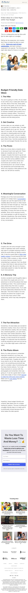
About (10, 563)
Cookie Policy (9, 570)
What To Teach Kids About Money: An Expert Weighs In (20, 542)
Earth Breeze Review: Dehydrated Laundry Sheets (20, 512)
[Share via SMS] (14, 31)
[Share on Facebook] (6, 28)
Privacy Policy (19, 570)
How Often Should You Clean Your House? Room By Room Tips (7, 512)
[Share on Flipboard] (6, 31)
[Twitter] (14, 575)
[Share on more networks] (25, 28)
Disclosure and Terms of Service (14, 568)
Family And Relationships (12, 12)
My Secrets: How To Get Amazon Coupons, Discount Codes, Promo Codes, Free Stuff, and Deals (7, 527)
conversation (22, 199)
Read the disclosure (19, 22)
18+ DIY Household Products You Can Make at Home (21, 526)
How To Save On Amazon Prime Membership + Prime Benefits (7, 542)
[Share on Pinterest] (10, 28)
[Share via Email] (21, 28)
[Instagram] (16, 575)
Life (5, 12)
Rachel (7, 6)
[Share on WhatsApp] (17, 28)
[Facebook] (12, 575)
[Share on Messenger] (14, 28)
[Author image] (2, 6)
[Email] (10, 575)
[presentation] (7, 506)
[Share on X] (17, 31)
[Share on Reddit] (10, 31)
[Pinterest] (17, 575)
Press (16, 563)
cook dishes (13, 378)
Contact (22, 563)
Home (2, 12)
